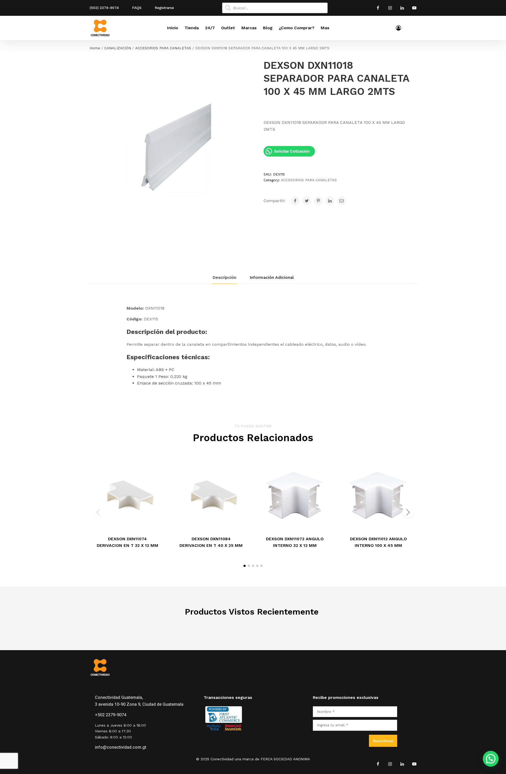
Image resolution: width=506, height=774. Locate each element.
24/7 (210, 27)
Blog (268, 27)
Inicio (172, 27)
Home (95, 48)
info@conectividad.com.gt (120, 747)
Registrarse (164, 8)
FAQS (137, 8)
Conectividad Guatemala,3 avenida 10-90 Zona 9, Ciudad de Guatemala (139, 701)
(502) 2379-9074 (104, 8)
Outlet (228, 27)
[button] (245, 566)
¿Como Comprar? (296, 27)
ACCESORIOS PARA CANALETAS (163, 48)
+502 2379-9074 (110, 714)
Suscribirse (383, 741)
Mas (325, 27)
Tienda (191, 27)
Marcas (249, 27)
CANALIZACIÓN (117, 48)
